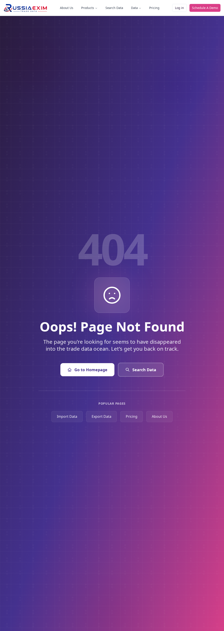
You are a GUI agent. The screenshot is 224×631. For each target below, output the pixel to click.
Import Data (67, 416)
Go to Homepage (90, 369)
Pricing (154, 8)
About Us (66, 8)
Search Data (114, 8)
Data (134, 8)
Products (87, 8)
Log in (179, 8)
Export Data (101, 416)
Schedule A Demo (205, 8)
